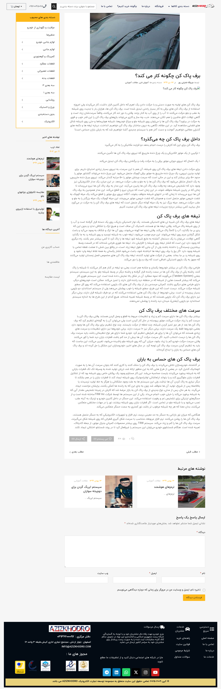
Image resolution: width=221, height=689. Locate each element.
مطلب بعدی (77, 452)
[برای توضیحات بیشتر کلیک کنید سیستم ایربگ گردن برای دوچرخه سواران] (53, 186)
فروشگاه (159, 6)
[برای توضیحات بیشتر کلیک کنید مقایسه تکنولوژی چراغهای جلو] (53, 203)
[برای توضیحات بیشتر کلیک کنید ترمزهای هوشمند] (53, 169)
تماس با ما (106, 6)
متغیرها (50, 35)
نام (202, 573)
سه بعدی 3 (49, 85)
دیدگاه (201, 532)
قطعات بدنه (48, 78)
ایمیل (153, 573)
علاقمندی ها (53, 262)
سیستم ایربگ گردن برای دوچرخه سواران (86, 489)
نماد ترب (55, 147)
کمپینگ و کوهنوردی (44, 56)
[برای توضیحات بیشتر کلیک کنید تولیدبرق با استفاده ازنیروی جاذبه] (53, 220)
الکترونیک (49, 121)
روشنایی (50, 100)
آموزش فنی (144, 82)
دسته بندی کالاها (180, 6)
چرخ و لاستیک (47, 107)
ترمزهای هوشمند (164, 487)
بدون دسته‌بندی (46, 114)
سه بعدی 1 (49, 92)
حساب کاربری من (50, 247)
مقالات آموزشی (131, 82)
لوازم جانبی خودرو (45, 42)
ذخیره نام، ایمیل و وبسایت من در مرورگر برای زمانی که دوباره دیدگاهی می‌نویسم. (158, 590)
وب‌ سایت (102, 573)
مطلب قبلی (192, 452)
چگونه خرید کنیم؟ (127, 6)
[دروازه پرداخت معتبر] (20, 673)
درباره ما (146, 6)
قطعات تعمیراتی (46, 71)
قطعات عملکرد (47, 64)
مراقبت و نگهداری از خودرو (41, 27)
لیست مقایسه (52, 277)
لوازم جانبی (49, 49)
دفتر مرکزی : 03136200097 (73, 637)
